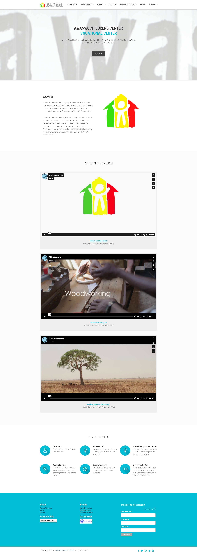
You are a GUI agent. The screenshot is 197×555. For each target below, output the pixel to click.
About (153, 4)
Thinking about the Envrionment (98, 404)
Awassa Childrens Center (98, 241)
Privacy (42, 512)
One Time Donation (86, 512)
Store (143, 4)
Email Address (126, 512)
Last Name (124, 527)
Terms (42, 510)
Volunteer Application (48, 521)
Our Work (73, 4)
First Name (125, 519)
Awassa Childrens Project (65, 550)
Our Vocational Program (98, 322)
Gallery (113, 4)
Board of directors (46, 508)
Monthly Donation (86, 508)
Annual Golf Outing (128, 4)
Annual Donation (85, 510)
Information (87, 4)
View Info (98, 53)
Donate (101, 4)
